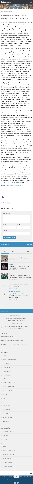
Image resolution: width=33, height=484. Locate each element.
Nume (5, 224)
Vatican (11, 273)
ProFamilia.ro (6, 406)
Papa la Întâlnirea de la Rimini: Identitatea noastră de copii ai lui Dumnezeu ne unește (18, 295)
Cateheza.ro (6, 363)
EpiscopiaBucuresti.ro (9, 386)
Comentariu (7, 213)
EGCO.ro (5, 379)
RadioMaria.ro (7, 413)
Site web (5, 230)
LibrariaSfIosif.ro (7, 458)
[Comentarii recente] (20, 252)
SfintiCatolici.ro (7, 417)
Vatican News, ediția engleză (13, 185)
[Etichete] (28, 252)
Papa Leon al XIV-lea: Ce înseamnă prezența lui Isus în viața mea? (19, 267)
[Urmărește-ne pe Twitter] (31, 245)
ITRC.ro (5, 447)
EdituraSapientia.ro (8, 443)
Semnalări (12, 292)
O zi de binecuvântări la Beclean (18, 258)
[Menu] (31, 2)
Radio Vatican (6, 409)
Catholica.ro (6, 2)
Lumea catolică (6, 11)
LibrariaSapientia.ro (8, 454)
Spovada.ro (6, 421)
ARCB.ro (5, 356)
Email (19, 224)
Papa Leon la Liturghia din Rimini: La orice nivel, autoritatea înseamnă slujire (20, 276)
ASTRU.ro (5, 439)
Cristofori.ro (6, 371)
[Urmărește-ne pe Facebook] (28, 245)
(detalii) (20, 340)
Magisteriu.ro (6, 398)
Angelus (11, 264)
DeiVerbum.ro (7, 375)
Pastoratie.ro (6, 402)
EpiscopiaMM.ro (7, 390)
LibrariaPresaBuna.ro (9, 451)
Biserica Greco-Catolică (16, 256)
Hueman (22, 479)
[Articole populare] (13, 252)
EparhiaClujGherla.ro (9, 383)
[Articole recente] (5, 252)
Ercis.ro (5, 394)
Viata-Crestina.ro (8, 466)
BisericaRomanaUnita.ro (9, 360)
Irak (8, 203)
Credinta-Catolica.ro (8, 367)
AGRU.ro (5, 435)
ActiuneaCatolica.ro (8, 431)
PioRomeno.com (7, 462)
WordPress (15, 479)
